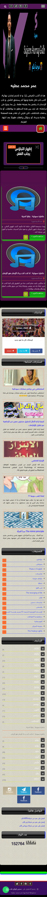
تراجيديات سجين (36, 602)
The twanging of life (34, 593)
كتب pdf (39, 588)
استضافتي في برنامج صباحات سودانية (28, 389)
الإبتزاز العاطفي (38, 461)
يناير (37, 773)
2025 (36, 654)
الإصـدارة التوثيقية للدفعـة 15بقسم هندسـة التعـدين (23, 612)
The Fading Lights (35, 631)
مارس (36, 762)
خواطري (39, 559)
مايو (37, 751)
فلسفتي (39, 607)
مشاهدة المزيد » (37, 236)
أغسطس (35, 721)
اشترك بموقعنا (22, 328)
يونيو (37, 746)
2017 (36, 779)
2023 (36, 665)
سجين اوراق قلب (15, 889)
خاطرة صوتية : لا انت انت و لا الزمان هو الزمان (23, 273)
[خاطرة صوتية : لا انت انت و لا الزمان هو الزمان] (23, 255)
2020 (36, 682)
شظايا (40, 583)
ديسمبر (36, 699)
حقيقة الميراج (37, 626)
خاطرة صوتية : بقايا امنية (33, 216)
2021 (36, 676)
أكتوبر (36, 710)
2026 (36, 649)
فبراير (36, 768)
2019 (36, 688)
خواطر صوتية (37, 579)
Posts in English (35, 569)
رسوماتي (39, 564)
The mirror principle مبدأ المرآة (30, 531)
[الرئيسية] (40, 129)
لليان (40, 598)
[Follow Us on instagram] (26, 884)
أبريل (37, 757)
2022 (36, 671)
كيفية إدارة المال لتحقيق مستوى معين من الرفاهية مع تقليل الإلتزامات (23, 423)
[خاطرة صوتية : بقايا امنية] (23, 198)
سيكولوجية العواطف (34, 617)
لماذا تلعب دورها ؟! (36, 496)
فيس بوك (35, 351)
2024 (36, 660)
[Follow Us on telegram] (17, 884)
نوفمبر (36, 704)
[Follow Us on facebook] (30, 884)
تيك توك (22, 351)
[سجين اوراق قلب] (25, 77)
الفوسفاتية (38, 621)
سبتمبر (36, 715)
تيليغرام (9, 351)
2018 (36, 693)
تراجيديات (39, 574)
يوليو (37, 740)
